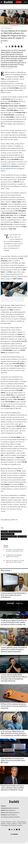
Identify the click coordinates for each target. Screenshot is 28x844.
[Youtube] (17, 830)
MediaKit (3, 821)
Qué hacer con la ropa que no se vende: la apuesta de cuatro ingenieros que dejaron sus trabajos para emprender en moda (15, 550)
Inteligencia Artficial (15, 531)
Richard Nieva (4, 40)
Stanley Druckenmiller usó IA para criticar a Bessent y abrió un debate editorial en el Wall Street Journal (12, 788)
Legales (20, 823)
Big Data (4, 531)
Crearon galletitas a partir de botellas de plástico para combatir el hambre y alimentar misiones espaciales (14, 649)
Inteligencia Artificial (7, 534)
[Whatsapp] (6, 46)
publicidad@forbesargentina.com (12, 808)
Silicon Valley (22, 536)
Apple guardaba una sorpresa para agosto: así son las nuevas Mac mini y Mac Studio (13, 760)
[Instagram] (14, 830)
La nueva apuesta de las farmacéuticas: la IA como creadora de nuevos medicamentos (14, 595)
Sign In (25, 2)
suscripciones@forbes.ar (12, 814)
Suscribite (18, 2)
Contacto (14, 821)
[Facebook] (12, 46)
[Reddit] (15, 46)
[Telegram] (18, 46)
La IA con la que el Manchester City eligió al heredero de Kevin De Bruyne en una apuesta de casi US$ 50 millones (14, 733)
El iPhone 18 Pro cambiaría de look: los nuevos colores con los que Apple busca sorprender (14, 706)
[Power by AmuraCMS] (14, 834)
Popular (6, 546)
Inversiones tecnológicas (9, 536)
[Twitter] (9, 46)
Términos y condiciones (12, 823)
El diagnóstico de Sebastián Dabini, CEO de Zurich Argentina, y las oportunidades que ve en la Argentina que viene (15, 555)
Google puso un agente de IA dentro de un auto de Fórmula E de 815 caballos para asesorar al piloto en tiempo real (14, 622)
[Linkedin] (21, 46)
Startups (4, 539)
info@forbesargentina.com (10, 810)
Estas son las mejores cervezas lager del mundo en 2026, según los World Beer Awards (15, 561)
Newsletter (8, 821)
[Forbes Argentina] (8, 2)
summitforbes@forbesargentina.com (11, 812)
